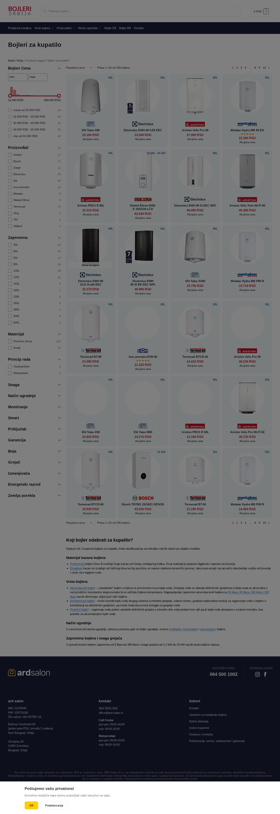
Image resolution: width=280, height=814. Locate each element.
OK (31, 805)
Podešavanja (54, 805)
